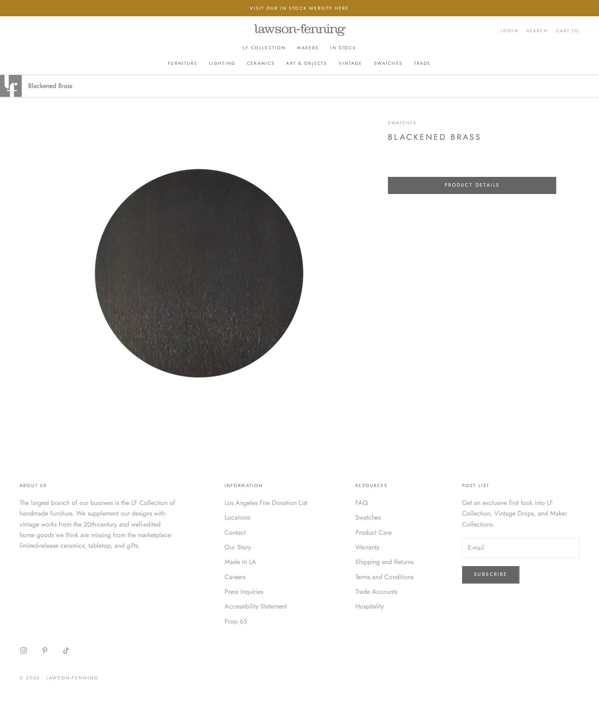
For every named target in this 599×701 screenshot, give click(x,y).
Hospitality (369, 606)
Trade (422, 63)
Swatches (388, 63)
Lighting (222, 63)
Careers (235, 577)
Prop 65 (236, 621)
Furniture (182, 63)
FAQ (361, 502)
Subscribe (491, 574)
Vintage (350, 63)
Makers (308, 47)
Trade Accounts (376, 591)
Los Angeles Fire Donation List (266, 502)
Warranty (367, 547)
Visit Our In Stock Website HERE (299, 8)
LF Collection (264, 47)
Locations (237, 517)
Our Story (238, 547)
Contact (235, 532)
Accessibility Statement (256, 606)
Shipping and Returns (384, 562)
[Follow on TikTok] (66, 650)
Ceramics (261, 63)
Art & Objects (306, 63)
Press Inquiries (244, 591)
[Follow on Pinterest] (45, 650)
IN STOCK (343, 47)
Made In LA (240, 562)
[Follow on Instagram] (24, 650)
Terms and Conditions (384, 577)
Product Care (373, 532)
